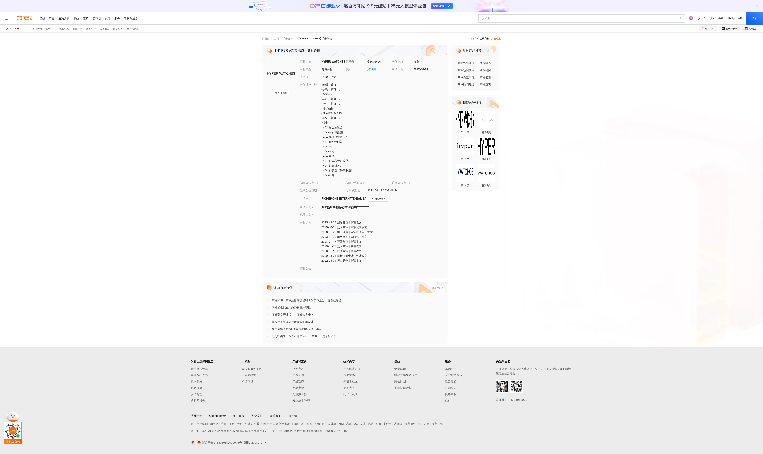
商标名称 (305, 61)
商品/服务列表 (309, 84)
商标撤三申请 (466, 77)
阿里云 (265, 38)
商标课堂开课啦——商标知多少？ (293, 314)
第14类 (371, 69)
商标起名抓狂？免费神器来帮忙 (291, 307)
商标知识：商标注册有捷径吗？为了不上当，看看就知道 (306, 300)
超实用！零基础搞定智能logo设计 (292, 322)
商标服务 (288, 38)
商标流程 (305, 222)
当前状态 (397, 61)
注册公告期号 (400, 183)
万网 (276, 38)
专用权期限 (353, 190)
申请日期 (397, 69)
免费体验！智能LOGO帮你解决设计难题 (296, 329)
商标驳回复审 (466, 70)
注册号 (350, 61)
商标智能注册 (466, 63)
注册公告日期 (308, 190)
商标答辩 (485, 70)
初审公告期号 (308, 183)
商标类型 (305, 69)
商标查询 (485, 84)
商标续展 (485, 63)
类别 (348, 69)
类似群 (304, 77)
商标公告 (305, 268)
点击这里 (496, 38)
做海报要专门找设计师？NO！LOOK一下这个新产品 (304, 336)
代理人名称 (307, 214)
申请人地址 (307, 207)
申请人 (304, 198)
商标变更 (485, 77)
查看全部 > (437, 287)
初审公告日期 (354, 183)
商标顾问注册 (466, 84)
